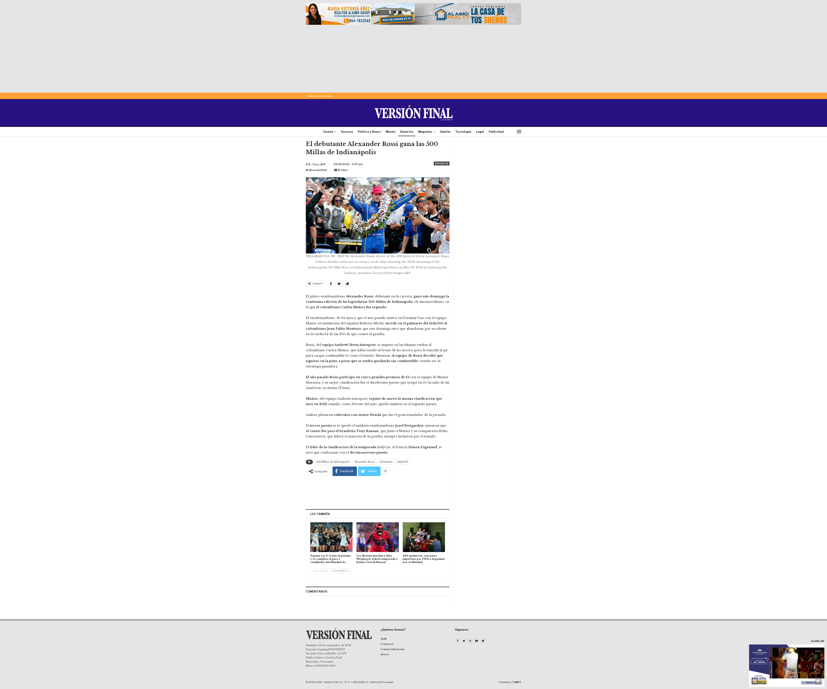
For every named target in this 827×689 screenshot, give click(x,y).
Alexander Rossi (364, 461)
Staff (383, 638)
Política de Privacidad (381, 682)
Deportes (407, 131)
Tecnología (463, 131)
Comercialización (392, 649)
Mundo (390, 131)
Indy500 (403, 461)
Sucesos (347, 131)
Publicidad (496, 131)
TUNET (516, 682)
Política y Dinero (369, 131)
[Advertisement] (413, 57)
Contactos (387, 643)
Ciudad (328, 131)
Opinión (445, 131)
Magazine (425, 131)
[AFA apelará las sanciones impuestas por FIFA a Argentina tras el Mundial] (424, 537)
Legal (480, 131)
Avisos (385, 654)
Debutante (386, 461)
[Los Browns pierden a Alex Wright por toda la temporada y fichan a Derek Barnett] (377, 537)
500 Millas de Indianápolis (333, 461)
